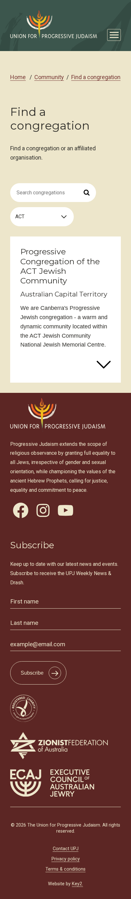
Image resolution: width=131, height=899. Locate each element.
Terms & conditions (65, 869)
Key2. (77, 884)
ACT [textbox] (19, 217)
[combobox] (42, 217)
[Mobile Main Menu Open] (114, 35)
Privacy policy (66, 859)
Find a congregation (96, 77)
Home (18, 77)
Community (49, 77)
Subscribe (32, 673)
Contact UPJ (66, 848)
